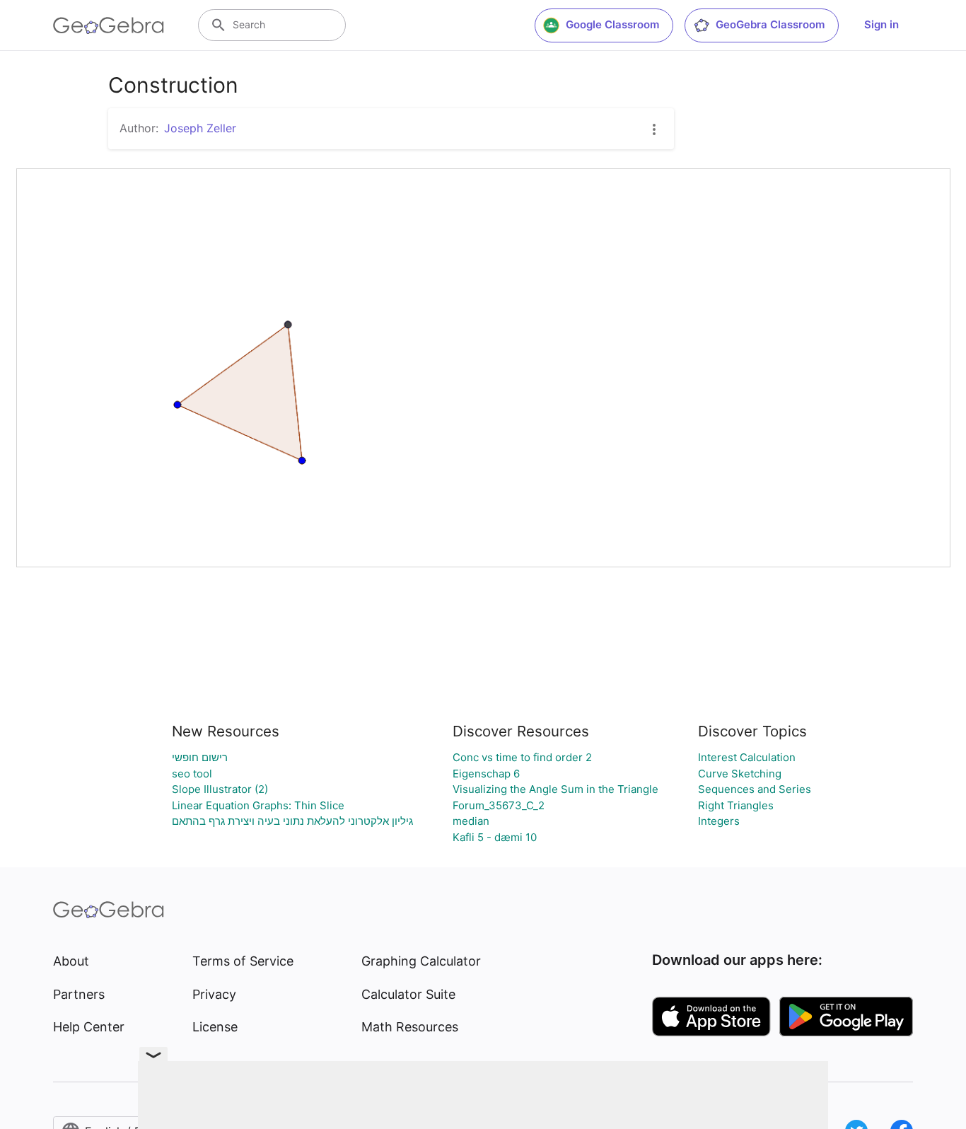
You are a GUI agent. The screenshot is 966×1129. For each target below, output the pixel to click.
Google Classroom (612, 24)
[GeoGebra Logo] (108, 25)
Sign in (881, 24)
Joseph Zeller (200, 128)
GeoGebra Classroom (770, 24)
